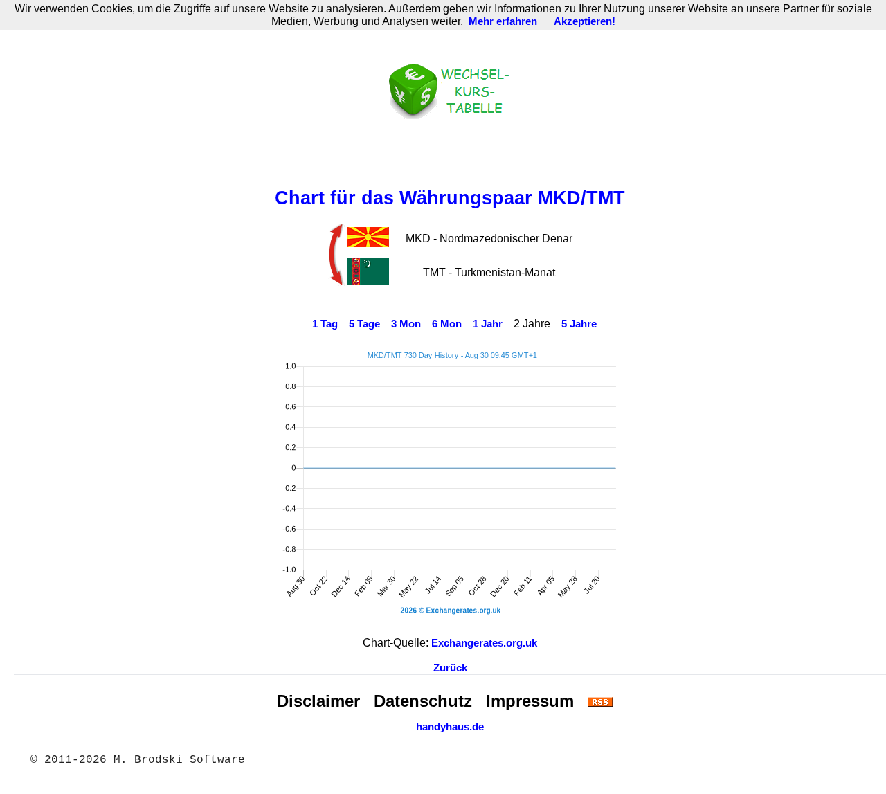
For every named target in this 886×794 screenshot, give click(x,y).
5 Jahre (579, 324)
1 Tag (325, 324)
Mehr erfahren (503, 21)
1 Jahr (488, 324)
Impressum (530, 701)
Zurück (450, 668)
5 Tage (364, 324)
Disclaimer (318, 701)
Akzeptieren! (584, 21)
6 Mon (447, 324)
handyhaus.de (450, 726)
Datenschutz (423, 701)
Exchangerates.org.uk (484, 643)
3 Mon (406, 324)
